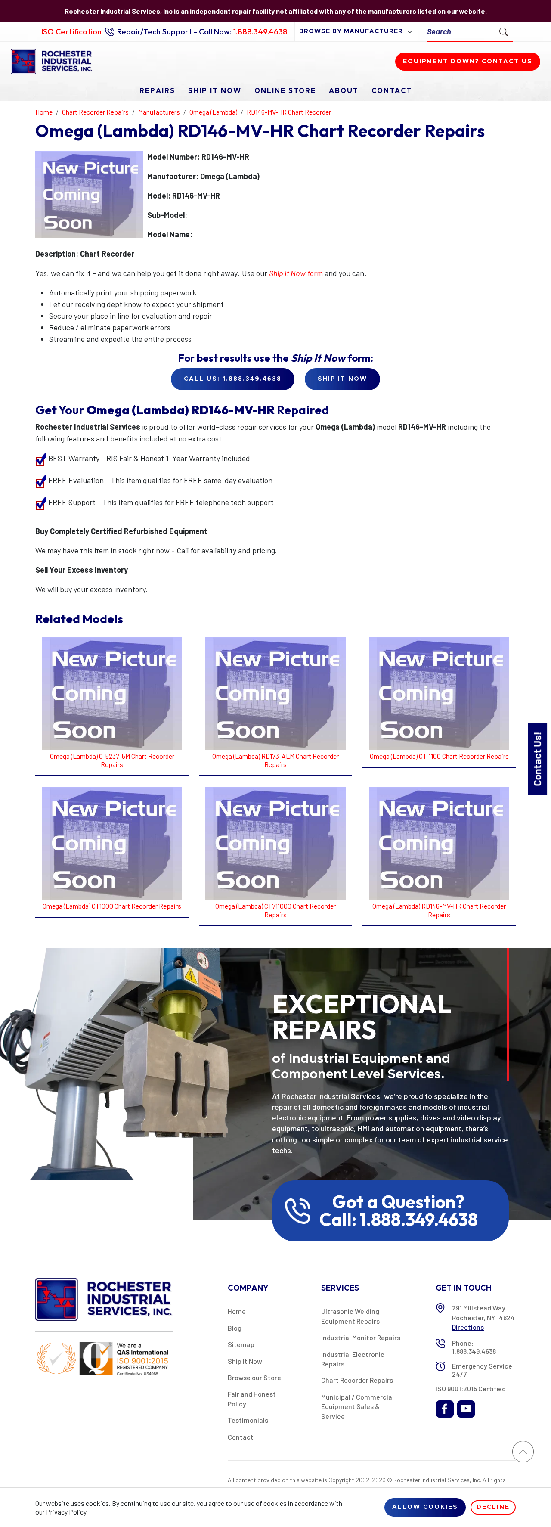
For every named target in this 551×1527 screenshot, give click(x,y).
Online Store (285, 90)
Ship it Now (342, 379)
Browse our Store (254, 1377)
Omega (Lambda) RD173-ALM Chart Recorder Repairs (275, 760)
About (344, 90)
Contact (391, 90)
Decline (493, 1507)
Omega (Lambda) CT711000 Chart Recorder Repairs (275, 910)
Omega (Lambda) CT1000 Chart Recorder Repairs (112, 906)
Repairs (157, 90)
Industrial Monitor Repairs (360, 1337)
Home (237, 1311)
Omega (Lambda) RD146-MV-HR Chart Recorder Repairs (439, 910)
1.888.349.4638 (260, 32)
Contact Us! (537, 758)
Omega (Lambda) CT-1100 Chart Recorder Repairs (439, 756)
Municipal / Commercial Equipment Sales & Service (357, 1406)
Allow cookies (425, 1507)
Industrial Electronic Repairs (352, 1359)
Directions (468, 1327)
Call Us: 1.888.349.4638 (233, 379)
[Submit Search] (503, 31)
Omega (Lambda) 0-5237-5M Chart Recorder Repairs (112, 760)
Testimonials (248, 1420)
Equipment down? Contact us (467, 62)
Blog (234, 1328)
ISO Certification (71, 32)
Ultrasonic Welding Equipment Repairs (350, 1316)
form (296, 273)
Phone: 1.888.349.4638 (474, 1347)
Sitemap (241, 1344)
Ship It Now (214, 90)
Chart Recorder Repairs (357, 1380)
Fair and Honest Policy (252, 1398)
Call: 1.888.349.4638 (398, 1219)
